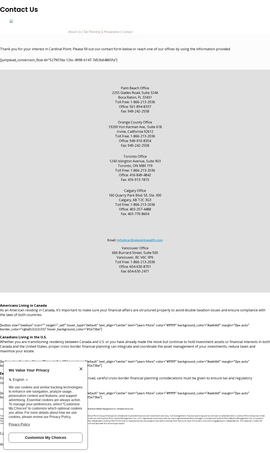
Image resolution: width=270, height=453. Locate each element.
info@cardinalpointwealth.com (140, 240)
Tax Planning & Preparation (102, 32)
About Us (74, 32)
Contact (127, 32)
